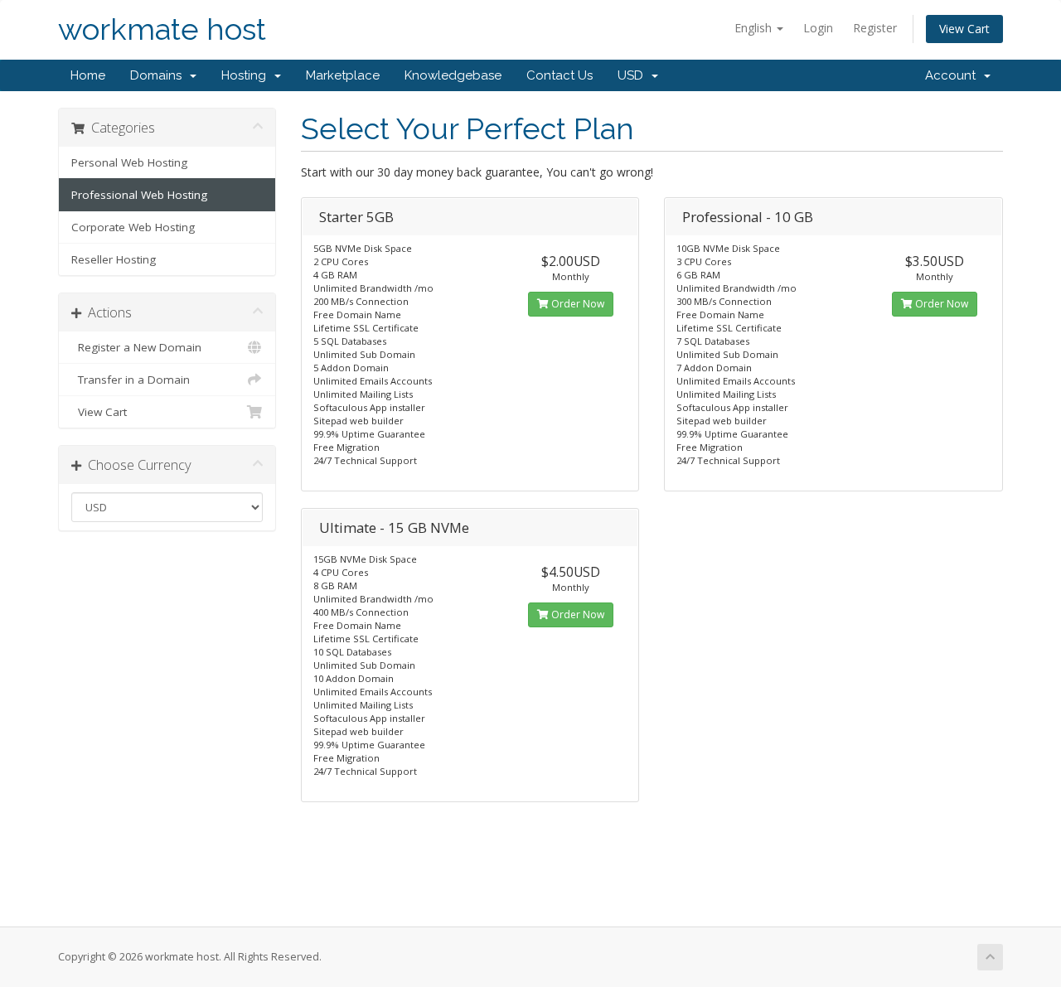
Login (818, 28)
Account (953, 75)
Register (875, 28)
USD (634, 75)
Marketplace (343, 75)
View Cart (964, 28)
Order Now (576, 304)
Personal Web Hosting (129, 162)
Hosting (247, 75)
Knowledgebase (453, 75)
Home (87, 75)
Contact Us (559, 75)
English (754, 28)
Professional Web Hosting (139, 194)
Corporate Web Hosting (133, 227)
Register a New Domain (136, 347)
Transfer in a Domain (130, 379)
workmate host (162, 29)
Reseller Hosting (113, 259)
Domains (159, 75)
